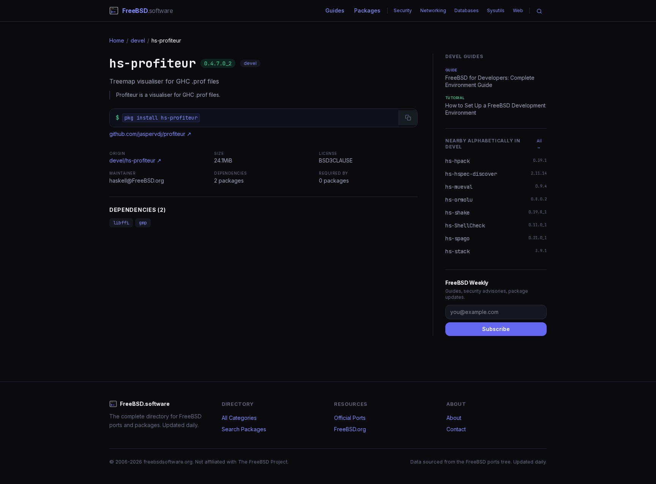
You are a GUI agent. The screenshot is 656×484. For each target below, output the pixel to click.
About (453, 418)
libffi (121, 223)
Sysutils (496, 10)
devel (138, 40)
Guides (334, 10)
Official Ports (350, 418)
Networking (433, 10)
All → (539, 144)
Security (403, 10)
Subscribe (496, 329)
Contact (456, 429)
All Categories (239, 418)
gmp (143, 223)
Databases (466, 10)
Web (518, 10)
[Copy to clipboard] (408, 117)
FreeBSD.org (350, 429)
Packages (367, 10)
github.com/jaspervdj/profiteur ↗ (150, 134)
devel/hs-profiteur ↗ (135, 160)
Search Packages (244, 429)
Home (116, 40)
